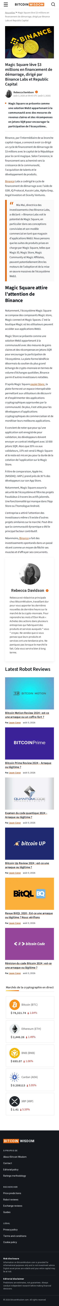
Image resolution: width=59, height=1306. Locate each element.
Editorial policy (10, 1169)
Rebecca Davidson (27, 590)
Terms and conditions (14, 1236)
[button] (53, 5)
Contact (7, 1163)
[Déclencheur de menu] (5, 4)
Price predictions (12, 1193)
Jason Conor (15, 722)
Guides (6, 1212)
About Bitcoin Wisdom (15, 1157)
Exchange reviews (12, 1206)
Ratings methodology (14, 1175)
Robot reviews (10, 1199)
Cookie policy (10, 1242)
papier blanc (37, 384)
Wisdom (19, 1141)
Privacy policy (10, 1229)
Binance (9, 181)
